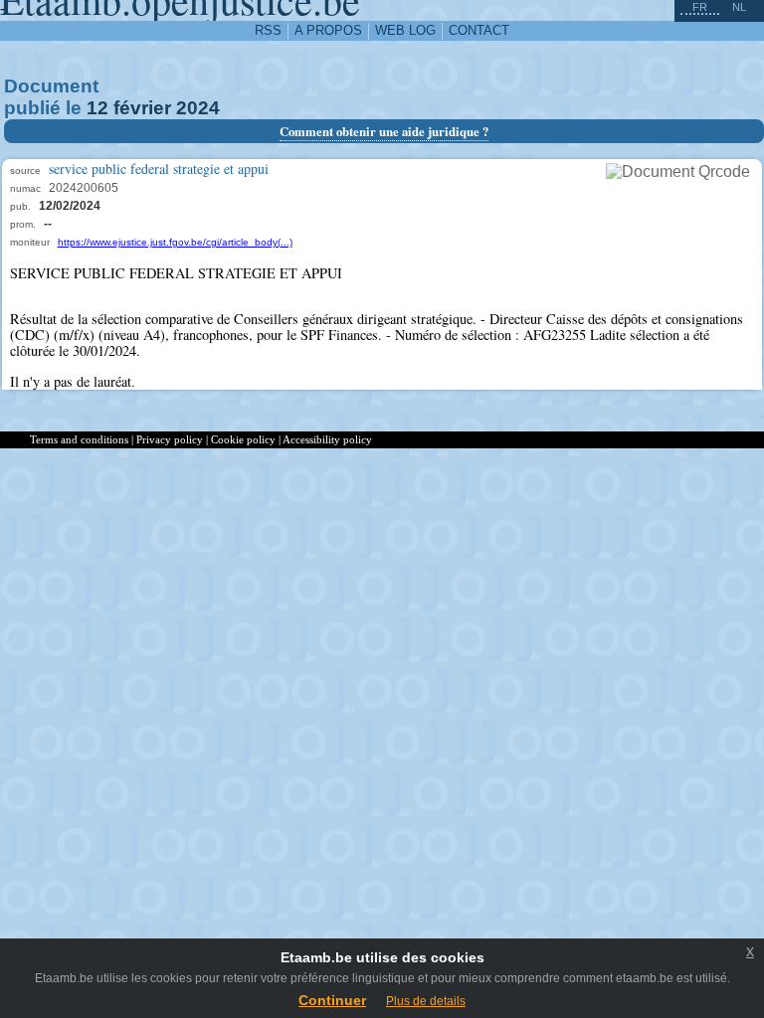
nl (739, 7)
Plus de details (426, 1001)
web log (405, 30)
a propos (328, 30)
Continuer (332, 1000)
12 (97, 107)
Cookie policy (243, 439)
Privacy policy (169, 439)
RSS (268, 30)
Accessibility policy (327, 439)
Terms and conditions (79, 439)
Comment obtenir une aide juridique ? (384, 131)
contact (479, 30)
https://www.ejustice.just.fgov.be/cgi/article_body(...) (175, 242)
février (142, 107)
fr (699, 7)
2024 (198, 107)
